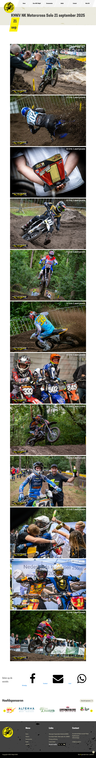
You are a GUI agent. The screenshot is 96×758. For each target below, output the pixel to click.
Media (62, 3)
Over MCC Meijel (37, 3)
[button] (4, 711)
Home (24, 3)
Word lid (87, 3)
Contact (75, 3)
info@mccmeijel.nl (76, 742)
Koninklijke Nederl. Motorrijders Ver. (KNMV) (59, 736)
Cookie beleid (52, 742)
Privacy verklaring (53, 739)
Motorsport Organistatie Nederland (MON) (58, 734)
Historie (27, 736)
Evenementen (49, 3)
